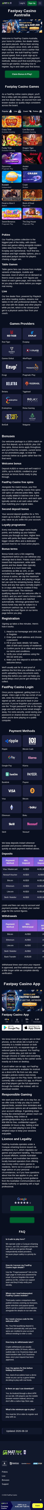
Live (15, 111)
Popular (5, 111)
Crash (25, 111)
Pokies (35, 111)
